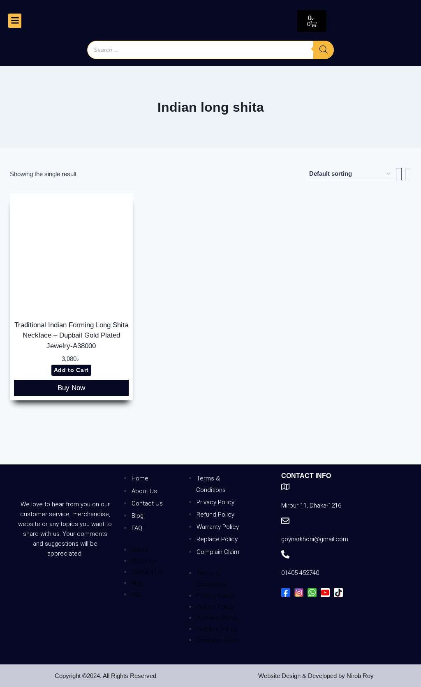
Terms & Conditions (211, 484)
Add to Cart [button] (71, 370)
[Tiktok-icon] (338, 592)
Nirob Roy (360, 675)
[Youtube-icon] (325, 592)
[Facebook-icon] (285, 592)
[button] (14, 21)
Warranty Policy (218, 527)
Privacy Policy (215, 502)
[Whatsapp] (312, 592)
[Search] (323, 50)
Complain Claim (218, 552)
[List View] (408, 174)
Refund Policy (215, 514)
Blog (137, 515)
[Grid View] (399, 174)
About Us (144, 491)
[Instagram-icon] (298, 592)
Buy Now (71, 388)
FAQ (137, 528)
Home (140, 478)
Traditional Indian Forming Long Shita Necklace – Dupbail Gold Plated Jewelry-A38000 (71, 335)
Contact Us (147, 503)
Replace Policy (217, 539)
